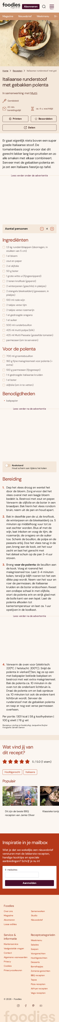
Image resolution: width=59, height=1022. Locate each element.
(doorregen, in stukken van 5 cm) (27, 249)
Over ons (8, 911)
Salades (35, 944)
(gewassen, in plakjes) (27, 293)
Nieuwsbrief (25, 16)
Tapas (34, 979)
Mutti (33, 93)
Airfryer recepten (39, 988)
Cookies (8, 965)
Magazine (8, 16)
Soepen (34, 949)
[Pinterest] (33, 1005)
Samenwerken (38, 911)
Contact (8, 952)
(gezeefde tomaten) (29, 335)
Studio (34, 915)
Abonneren (31, 6)
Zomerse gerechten (40, 971)
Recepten (17, 70)
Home (5, 70)
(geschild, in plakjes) (26, 286)
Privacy (7, 961)
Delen (31, 127)
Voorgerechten (38, 953)
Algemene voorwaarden (15, 957)
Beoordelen (46, 118)
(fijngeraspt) (23, 370)
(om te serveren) (22, 340)
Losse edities (10, 924)
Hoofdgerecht (12, 772)
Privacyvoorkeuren (13, 970)
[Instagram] (18, 1005)
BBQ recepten (38, 975)
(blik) (20, 330)
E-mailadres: (11, 869)
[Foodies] (11, 6)
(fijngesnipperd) (23, 276)
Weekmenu (43, 16)
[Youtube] (40, 1005)
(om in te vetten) (20, 385)
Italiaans (30, 772)
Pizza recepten (38, 984)
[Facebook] (25, 1005)
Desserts (35, 962)
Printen (17, 118)
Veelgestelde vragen (14, 948)
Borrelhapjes (37, 966)
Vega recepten (38, 993)
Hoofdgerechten (39, 957)
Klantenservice (11, 944)
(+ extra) (29, 362)
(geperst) (21, 281)
